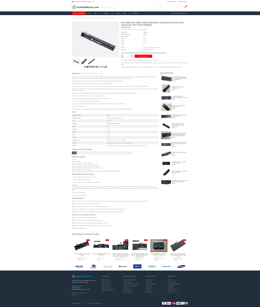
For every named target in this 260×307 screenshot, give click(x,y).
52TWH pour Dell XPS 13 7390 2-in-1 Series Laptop (179, 162)
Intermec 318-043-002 (173, 290)
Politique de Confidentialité (107, 290)
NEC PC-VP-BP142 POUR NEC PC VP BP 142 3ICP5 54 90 (101, 254)
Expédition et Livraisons (106, 284)
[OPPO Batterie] (108, 266)
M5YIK (110, 153)
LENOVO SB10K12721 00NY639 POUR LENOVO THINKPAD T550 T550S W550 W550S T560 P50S (139, 255)
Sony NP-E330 (171, 288)
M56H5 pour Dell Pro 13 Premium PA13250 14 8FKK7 (179, 171)
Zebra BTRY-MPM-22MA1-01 (174, 284)
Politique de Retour (105, 282)
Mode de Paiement (105, 286)
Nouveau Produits (172, 1)
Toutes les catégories (79, 18)
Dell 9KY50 (170, 280)
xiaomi (124, 13)
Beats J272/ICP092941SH (151, 284)
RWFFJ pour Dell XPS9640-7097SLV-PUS (177, 87)
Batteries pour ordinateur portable (131, 284)
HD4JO (85, 153)
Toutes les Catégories (79, 13)
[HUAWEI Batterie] (79, 266)
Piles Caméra (126, 288)
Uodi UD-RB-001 (149, 286)
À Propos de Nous (105, 280)
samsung (106, 13)
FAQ (102, 292)
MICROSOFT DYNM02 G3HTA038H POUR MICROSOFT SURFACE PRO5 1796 (178, 255)
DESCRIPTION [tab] (76, 73)
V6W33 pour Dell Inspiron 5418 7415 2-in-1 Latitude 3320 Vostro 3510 (179, 144)
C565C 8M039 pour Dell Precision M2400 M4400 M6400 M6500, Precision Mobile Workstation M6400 (179, 134)
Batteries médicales (127, 292)
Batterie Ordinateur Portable (92, 18)
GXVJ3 (74, 153)
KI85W (97, 153)
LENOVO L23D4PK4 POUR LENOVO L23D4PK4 (82, 254)
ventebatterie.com (84, 303)
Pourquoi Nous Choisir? (106, 288)
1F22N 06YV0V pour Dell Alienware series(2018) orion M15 (179, 97)
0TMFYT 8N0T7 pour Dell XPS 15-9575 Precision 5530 (179, 115)
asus (95, 13)
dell (112, 13)
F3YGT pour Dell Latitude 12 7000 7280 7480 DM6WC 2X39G (179, 181)
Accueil (89, 13)
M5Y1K (103, 153)
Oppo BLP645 (171, 286)
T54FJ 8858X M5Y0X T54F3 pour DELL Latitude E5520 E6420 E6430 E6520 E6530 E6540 (179, 78)
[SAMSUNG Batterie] (137, 266)
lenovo (118, 13)
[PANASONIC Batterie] (123, 266)
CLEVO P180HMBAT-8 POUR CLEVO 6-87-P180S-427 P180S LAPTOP (159, 254)
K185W (91, 153)
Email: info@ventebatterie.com (80, 293)
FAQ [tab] (101, 73)
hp (100, 13)
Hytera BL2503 (149, 288)
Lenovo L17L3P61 (171, 292)
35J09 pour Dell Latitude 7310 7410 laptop (178, 106)
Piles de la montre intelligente (130, 286)
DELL (108, 126)
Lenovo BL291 (149, 282)
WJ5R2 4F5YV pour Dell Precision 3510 (179, 153)
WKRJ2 (115, 153)
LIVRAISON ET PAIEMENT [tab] (90, 73)
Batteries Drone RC (127, 290)
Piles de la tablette (127, 282)
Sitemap (75, 295)
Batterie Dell (103, 18)
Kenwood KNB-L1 (149, 292)
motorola (136, 13)
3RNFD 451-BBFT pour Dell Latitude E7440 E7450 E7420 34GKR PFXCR (178, 125)
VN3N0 (121, 153)
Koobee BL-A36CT (149, 280)
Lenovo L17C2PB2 (172, 282)
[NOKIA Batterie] (93, 266)
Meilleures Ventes (183, 1)
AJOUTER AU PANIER (143, 56)
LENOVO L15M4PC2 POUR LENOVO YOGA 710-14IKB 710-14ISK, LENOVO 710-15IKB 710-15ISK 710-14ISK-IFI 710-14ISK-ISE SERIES (120, 255)
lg (129, 13)
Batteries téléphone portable (129, 280)
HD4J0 (80, 153)
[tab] (76, 61)
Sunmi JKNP (148, 290)
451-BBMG (129, 153)
